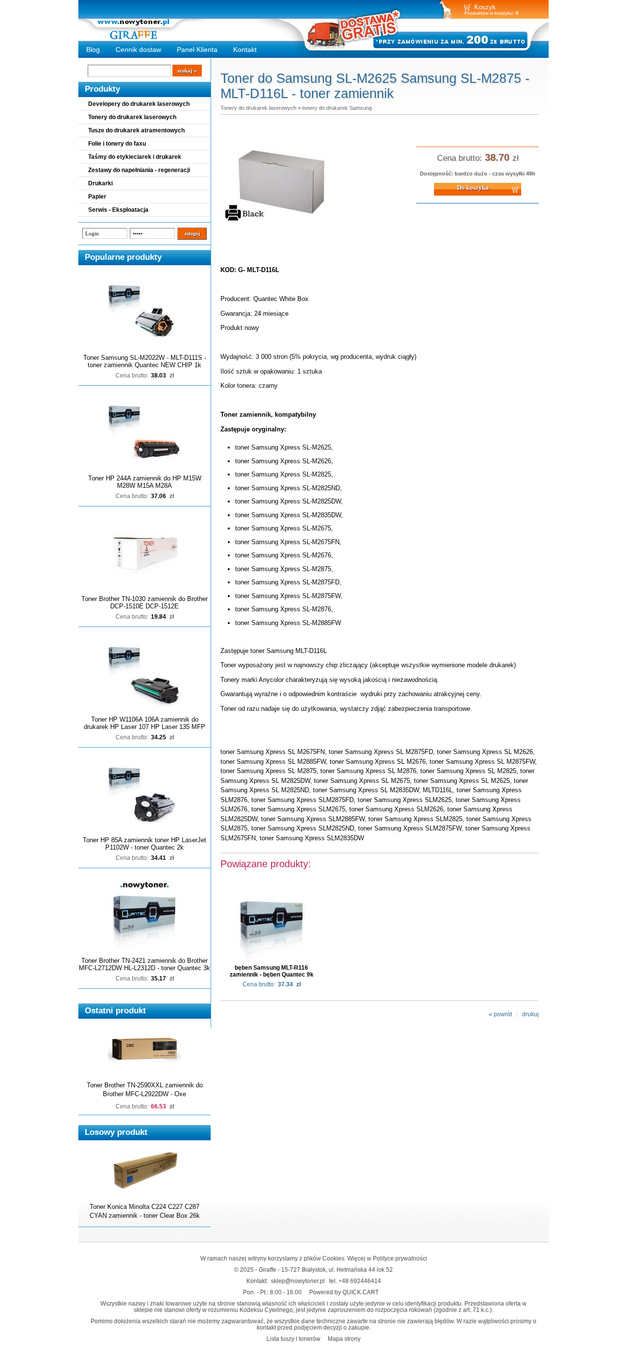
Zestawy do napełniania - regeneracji (139, 170)
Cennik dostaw (138, 49)
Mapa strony (344, 1338)
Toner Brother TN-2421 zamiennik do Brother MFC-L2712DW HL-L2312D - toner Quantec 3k (144, 964)
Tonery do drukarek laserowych (132, 117)
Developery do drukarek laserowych (139, 103)
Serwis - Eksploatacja (118, 209)
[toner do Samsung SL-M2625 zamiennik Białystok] (284, 249)
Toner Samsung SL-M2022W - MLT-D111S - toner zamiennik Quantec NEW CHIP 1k (144, 361)
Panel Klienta (197, 49)
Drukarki (100, 183)
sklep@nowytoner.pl (298, 1281)
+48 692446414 (359, 1281)
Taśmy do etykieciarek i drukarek (134, 156)
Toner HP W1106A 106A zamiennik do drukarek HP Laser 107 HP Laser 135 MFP (144, 723)
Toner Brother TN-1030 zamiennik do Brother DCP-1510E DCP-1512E (144, 602)
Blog (93, 49)
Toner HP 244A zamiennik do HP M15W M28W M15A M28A (144, 482)
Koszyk (485, 7)
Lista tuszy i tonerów (293, 1338)
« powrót (500, 1014)
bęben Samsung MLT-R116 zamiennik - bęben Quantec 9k (272, 971)
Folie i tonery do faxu (117, 143)
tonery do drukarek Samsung (337, 108)
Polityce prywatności (400, 1258)
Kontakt (245, 49)
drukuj (530, 1014)
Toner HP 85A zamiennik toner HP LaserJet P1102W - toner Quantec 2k (144, 843)
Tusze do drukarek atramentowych (136, 130)
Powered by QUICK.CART (344, 1292)
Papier (97, 196)
